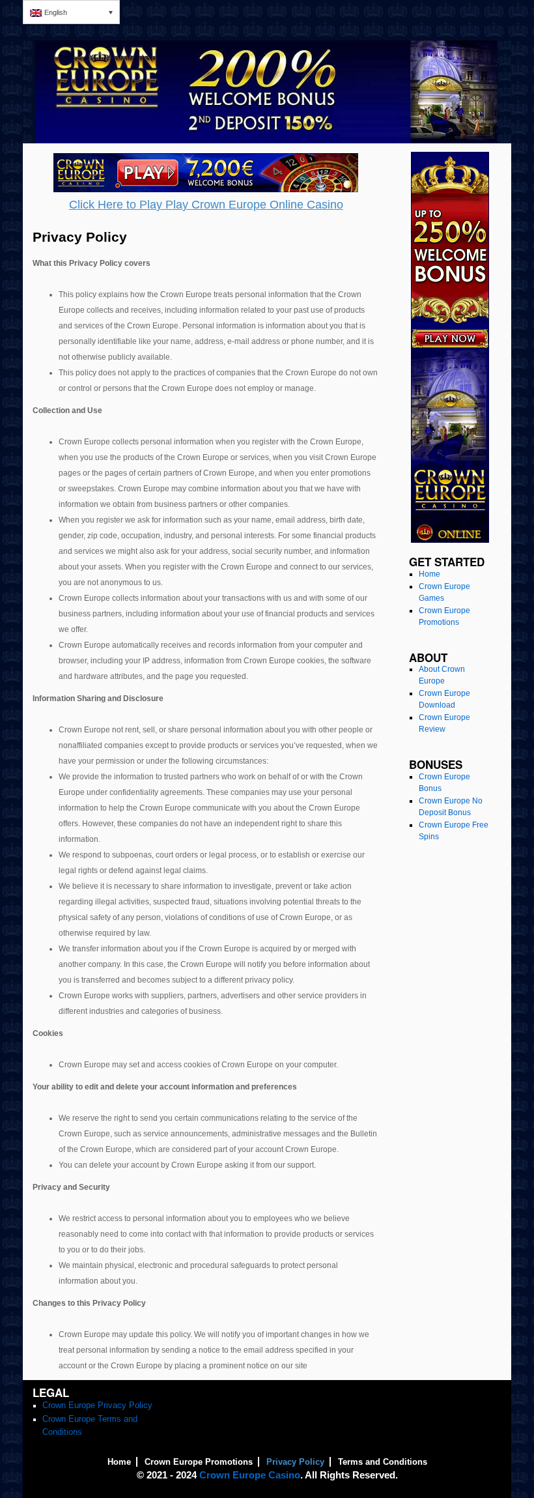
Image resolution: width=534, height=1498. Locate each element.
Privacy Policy (295, 1462)
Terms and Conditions (382, 1462)
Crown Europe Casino (249, 1474)
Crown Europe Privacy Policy (97, 1405)
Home (429, 574)
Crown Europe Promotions (199, 1462)
